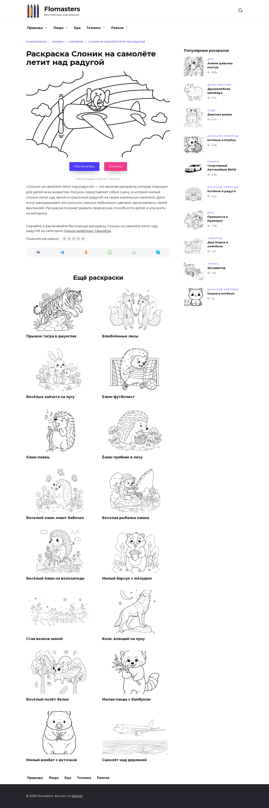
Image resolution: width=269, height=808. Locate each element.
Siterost (77, 796)
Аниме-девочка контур (220, 65)
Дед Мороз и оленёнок (217, 244)
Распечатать (84, 166)
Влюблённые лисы (120, 336)
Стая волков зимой (44, 639)
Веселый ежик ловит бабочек (55, 518)
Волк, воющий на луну (123, 639)
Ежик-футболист (118, 397)
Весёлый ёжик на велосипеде (55, 578)
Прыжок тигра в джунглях (51, 336)
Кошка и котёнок (220, 293)
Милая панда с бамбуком (126, 699)
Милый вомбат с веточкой (51, 760)
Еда (77, 28)
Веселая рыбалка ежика (125, 518)
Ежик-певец (37, 457)
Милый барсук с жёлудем (127, 578)
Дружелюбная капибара (218, 91)
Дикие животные (78, 231)
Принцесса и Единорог (217, 219)
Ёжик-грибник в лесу (122, 457)
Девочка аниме (219, 114)
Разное (117, 28)
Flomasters (62, 9)
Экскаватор (216, 268)
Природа (35, 28)
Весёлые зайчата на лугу (50, 397)
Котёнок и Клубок (221, 140)
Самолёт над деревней (124, 760)
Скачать (115, 166)
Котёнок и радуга (221, 191)
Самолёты (103, 231)
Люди (58, 28)
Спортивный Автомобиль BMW (221, 167)
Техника (93, 28)
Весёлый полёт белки (47, 699)
